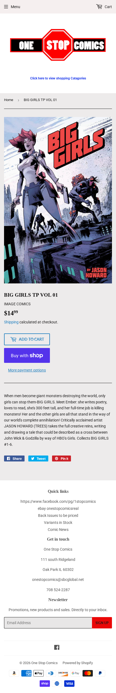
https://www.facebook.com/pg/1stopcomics (58, 501)
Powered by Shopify (78, 663)
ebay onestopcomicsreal (58, 508)
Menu (15, 7)
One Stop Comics (44, 663)
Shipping (11, 322)
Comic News (58, 529)
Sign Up (101, 623)
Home (8, 100)
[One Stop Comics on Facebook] (57, 648)
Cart (108, 7)
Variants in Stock (58, 522)
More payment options (27, 370)
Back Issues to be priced (58, 515)
